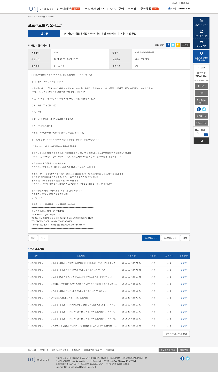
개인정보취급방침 (60, 350)
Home (30, 17)
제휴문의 (184, 350)
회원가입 (185, 3)
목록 (185, 238)
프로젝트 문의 (170, 238)
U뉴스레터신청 (200, 131)
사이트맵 (110, 350)
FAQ (201, 93)
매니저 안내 (201, 123)
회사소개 (32, 350)
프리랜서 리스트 (95, 9)
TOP (201, 140)
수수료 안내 (201, 116)
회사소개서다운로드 (201, 101)
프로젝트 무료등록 (140, 9)
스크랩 (185, 45)
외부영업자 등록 (167, 350)
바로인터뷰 (64, 9)
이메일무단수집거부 (93, 350)
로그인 (175, 3)
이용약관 (76, 350)
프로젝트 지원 (151, 238)
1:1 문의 (201, 86)
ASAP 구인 (117, 9)
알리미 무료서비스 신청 (176, 334)
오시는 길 (44, 350)
